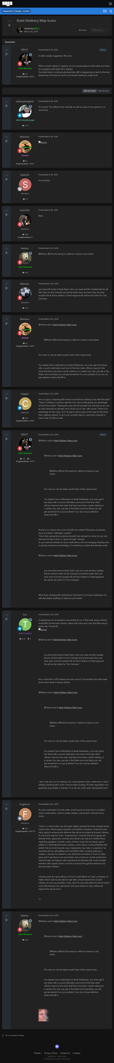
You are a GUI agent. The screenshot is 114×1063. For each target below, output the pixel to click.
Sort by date (103, 91)
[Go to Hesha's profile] (25, 258)
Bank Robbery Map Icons (64, 325)
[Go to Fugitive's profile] (25, 814)
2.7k (26, 125)
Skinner (24, 283)
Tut (25, 614)
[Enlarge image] (43, 142)
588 (26, 234)
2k (26, 161)
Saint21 (24, 174)
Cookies (76, 1053)
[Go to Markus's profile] (25, 146)
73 (26, 199)
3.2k (23, 639)
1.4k (26, 308)
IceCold (24, 210)
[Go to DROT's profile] (20, 30)
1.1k (26, 74)
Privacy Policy (50, 1053)
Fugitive (25, 804)
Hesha (25, 248)
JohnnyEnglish (25, 101)
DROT (24, 49)
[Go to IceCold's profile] (25, 220)
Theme (37, 1053)
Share (83, 30)
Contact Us (65, 1053)
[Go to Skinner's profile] (25, 293)
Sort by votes (89, 91)
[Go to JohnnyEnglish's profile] (25, 111)
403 (26, 272)
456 (26, 418)
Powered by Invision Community (57, 1059)
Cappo (25, 393)
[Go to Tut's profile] (25, 624)
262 (26, 828)
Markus (24, 136)
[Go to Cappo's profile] (25, 403)
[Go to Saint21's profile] (25, 184)
